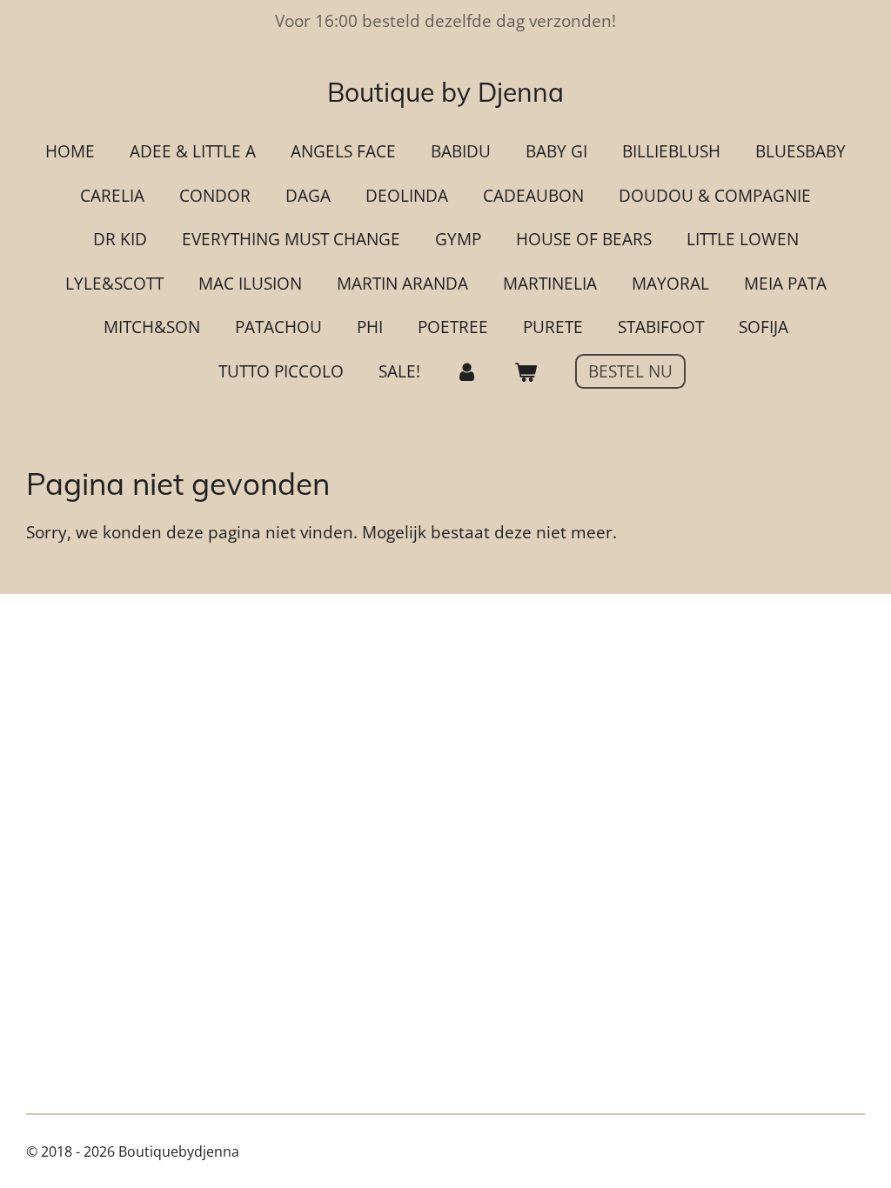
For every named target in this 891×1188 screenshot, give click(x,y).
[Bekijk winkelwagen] (525, 372)
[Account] (467, 372)
